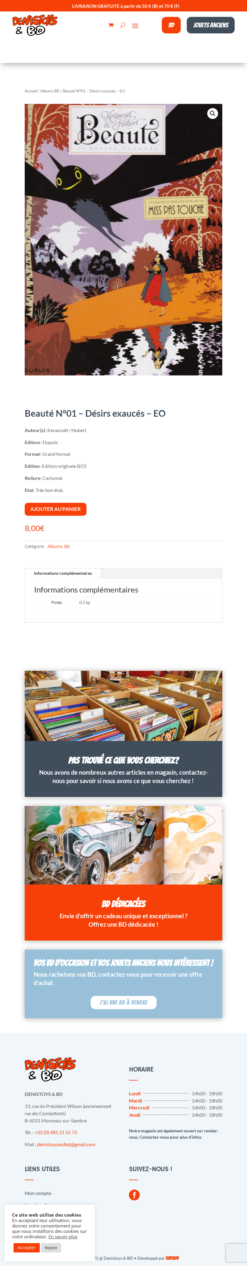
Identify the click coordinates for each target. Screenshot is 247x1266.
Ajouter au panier (55, 509)
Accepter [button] (27, 1247)
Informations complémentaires (63, 573)
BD (171, 25)
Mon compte (38, 1193)
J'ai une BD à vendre (124, 1002)
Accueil (31, 91)
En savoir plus (62, 1236)
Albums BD (50, 91)
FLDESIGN (172, 1258)
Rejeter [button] (51, 1247)
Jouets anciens (210, 25)
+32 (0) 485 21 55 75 (55, 1132)
